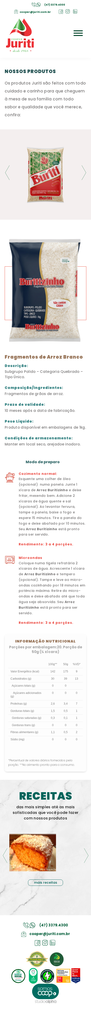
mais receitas (45, 882)
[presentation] (7, 173)
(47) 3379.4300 (54, 5)
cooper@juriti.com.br (35, 12)
